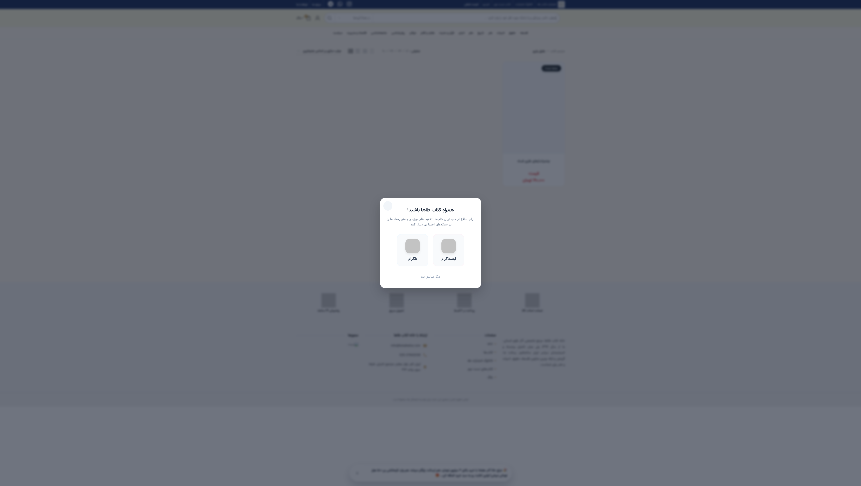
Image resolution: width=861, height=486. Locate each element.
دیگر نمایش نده (430, 276)
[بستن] (387, 206)
